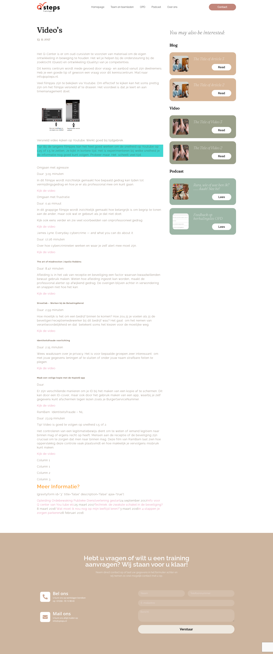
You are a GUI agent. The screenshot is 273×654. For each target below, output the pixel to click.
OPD (142, 7)
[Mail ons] (45, 617)
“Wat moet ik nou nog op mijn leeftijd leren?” (88, 508)
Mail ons (62, 614)
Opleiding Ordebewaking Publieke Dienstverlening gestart (78, 500)
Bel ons (60, 593)
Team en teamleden (122, 7)
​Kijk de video (46, 226)
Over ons (172, 7)
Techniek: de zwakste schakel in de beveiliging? (128, 504)
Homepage (97, 7)
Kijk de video (46, 190)
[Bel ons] (45, 597)
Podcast (156, 7)
